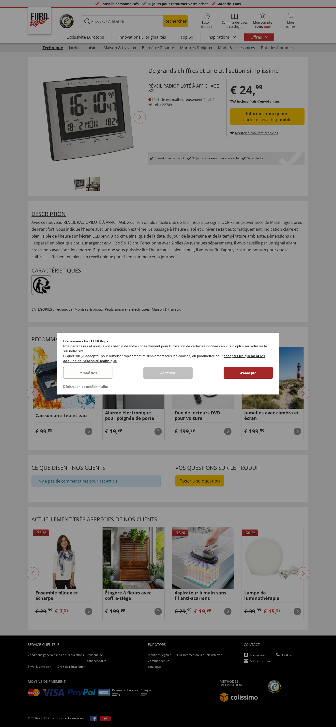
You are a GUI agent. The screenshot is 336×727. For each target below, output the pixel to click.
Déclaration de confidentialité (85, 387)
